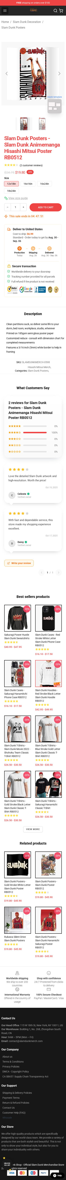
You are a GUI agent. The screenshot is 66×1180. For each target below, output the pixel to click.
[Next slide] (59, 73)
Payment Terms (11, 1097)
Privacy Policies (10, 1066)
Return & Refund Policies (15, 1102)
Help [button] (60, 1175)
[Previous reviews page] (41, 572)
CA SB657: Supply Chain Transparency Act (25, 1076)
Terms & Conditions (13, 1061)
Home (5, 22)
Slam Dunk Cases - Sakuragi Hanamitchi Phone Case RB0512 (15, 694)
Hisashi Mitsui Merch (39, 367)
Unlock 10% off (7, 1164)
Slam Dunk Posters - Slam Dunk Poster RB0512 (46, 885)
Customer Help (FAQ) (14, 1112)
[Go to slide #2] (42, 123)
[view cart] (61, 11)
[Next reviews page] (58, 572)
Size (6, 178)
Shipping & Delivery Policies (17, 1092)
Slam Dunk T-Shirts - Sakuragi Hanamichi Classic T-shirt (46, 804)
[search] (55, 11)
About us (7, 1056)
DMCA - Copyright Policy (15, 1071)
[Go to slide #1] (23, 123)
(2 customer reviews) (31, 165)
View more (33, 829)
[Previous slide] (7, 73)
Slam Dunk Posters (13, 27)
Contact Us (8, 1107)
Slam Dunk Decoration (27, 22)
